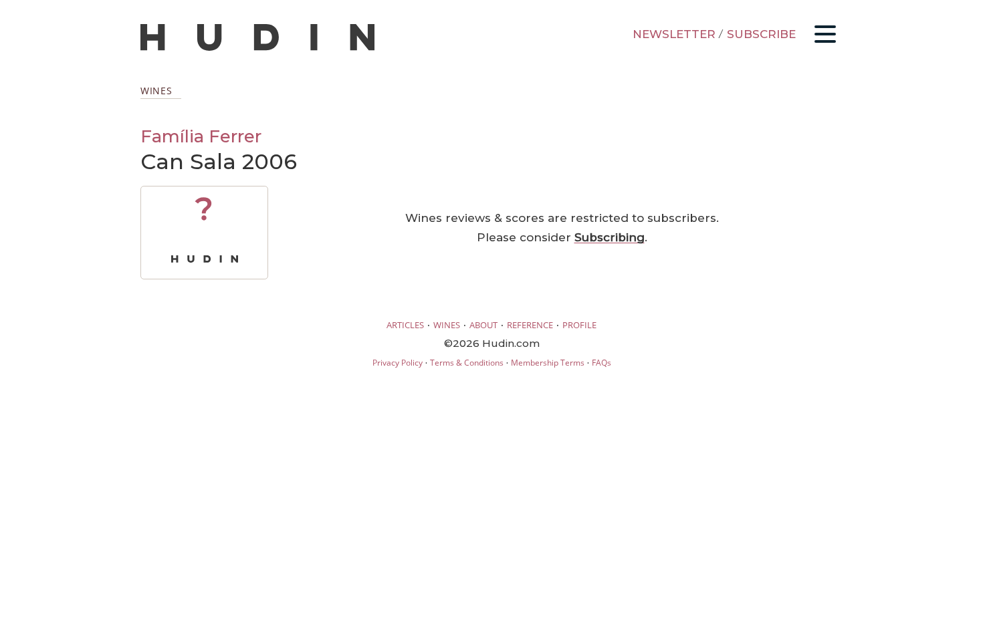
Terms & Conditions (467, 362)
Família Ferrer (200, 136)
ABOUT (483, 325)
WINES (446, 325)
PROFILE (579, 325)
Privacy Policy (397, 362)
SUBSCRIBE (761, 34)
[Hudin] (257, 48)
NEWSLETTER (674, 34)
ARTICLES (405, 325)
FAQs (601, 362)
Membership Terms (547, 362)
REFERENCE (530, 325)
